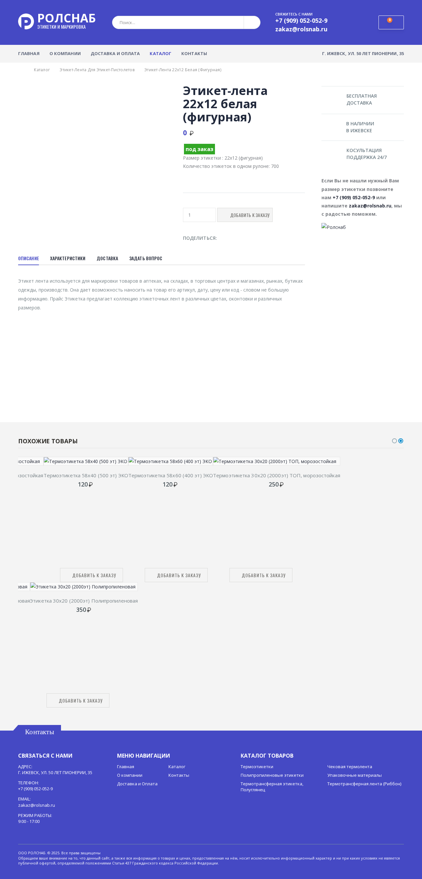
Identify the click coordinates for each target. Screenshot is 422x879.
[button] (391, 22)
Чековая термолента (349, 766)
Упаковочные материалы (354, 775)
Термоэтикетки (257, 766)
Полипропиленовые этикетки (272, 775)
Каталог (160, 53)
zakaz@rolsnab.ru (370, 206)
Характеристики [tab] (67, 258)
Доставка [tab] (107, 258)
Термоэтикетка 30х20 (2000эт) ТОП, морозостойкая (276, 475)
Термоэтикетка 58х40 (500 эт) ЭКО (86, 475)
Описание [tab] (28, 258)
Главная (29, 53)
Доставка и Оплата (115, 53)
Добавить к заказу (94, 575)
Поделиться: (200, 237)
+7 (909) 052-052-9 (354, 197)
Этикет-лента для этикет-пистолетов (97, 70)
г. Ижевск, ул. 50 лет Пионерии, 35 (363, 53)
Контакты (194, 53)
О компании (65, 53)
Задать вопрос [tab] (145, 258)
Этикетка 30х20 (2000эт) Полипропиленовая (84, 600)
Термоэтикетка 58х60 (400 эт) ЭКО (170, 475)
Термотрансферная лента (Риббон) (364, 784)
